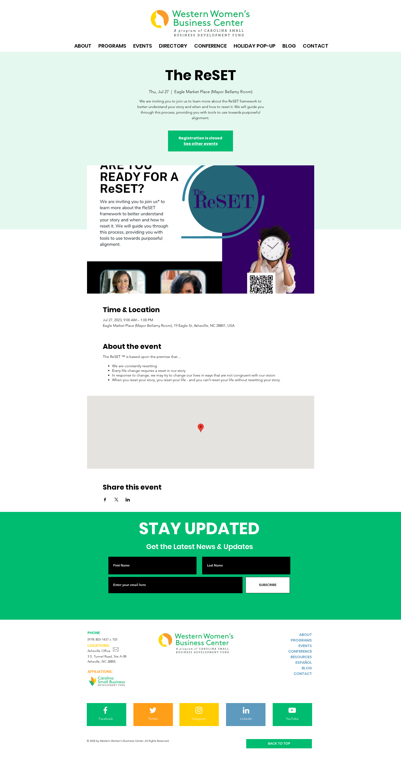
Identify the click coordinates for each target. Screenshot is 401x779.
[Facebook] (105, 710)
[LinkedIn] (246, 710)
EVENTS (305, 645)
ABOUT (305, 634)
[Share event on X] (116, 499)
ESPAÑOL (303, 662)
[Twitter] (153, 710)
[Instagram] (199, 710)
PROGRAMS (301, 640)
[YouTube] (292, 710)
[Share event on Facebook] (105, 499)
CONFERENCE (300, 651)
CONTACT (303, 673)
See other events (201, 143)
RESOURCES (301, 657)
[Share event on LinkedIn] (128, 499)
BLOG (307, 668)
